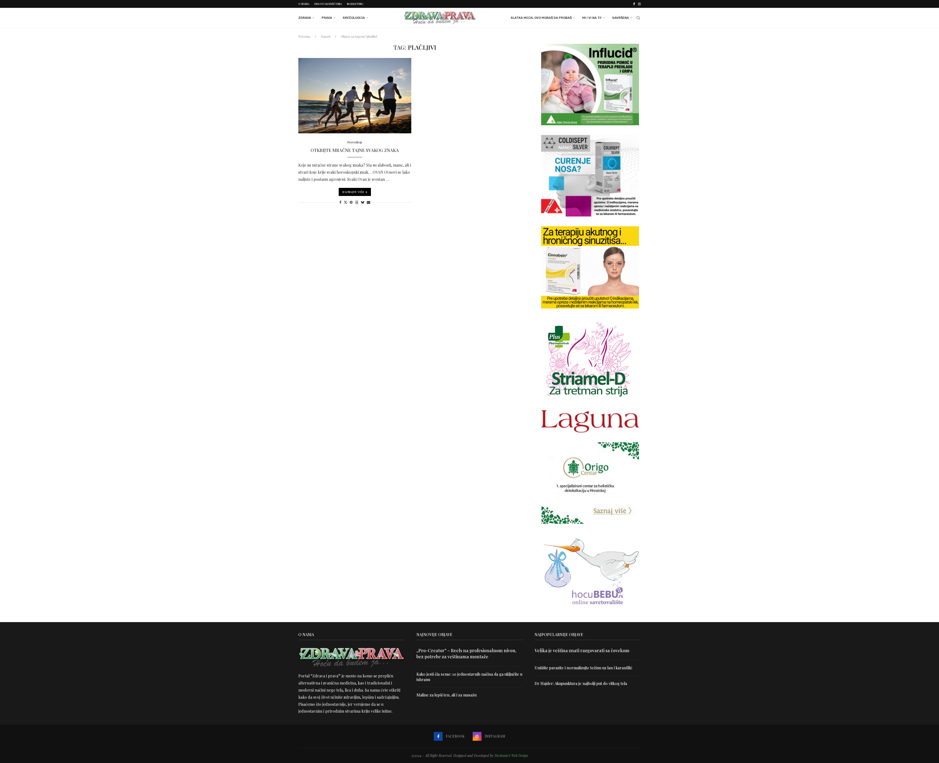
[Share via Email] (368, 202)
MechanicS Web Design (511, 755)
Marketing (355, 4)
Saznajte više (353, 192)
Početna (304, 36)
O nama (303, 4)
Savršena (620, 18)
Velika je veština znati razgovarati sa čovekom (582, 650)
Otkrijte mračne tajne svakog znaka (355, 150)
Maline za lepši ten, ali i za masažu (446, 694)
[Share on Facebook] (340, 202)
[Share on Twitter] (345, 202)
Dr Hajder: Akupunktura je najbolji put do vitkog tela (581, 683)
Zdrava (304, 18)
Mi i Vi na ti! (592, 18)
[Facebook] (634, 4)
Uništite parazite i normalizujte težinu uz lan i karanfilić (583, 667)
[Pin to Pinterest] (351, 202)
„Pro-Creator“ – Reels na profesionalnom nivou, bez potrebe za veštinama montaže (466, 654)
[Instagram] (639, 4)
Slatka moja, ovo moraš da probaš (541, 18)
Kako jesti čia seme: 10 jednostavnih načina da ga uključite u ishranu (469, 677)
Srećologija (354, 18)
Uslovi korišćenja (328, 4)
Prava (327, 18)
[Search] (638, 18)
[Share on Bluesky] (362, 202)
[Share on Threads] (356, 202)
